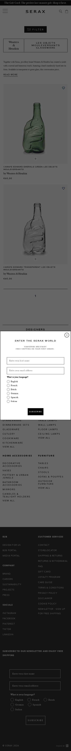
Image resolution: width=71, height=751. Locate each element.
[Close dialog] (67, 335)
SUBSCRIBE (35, 411)
